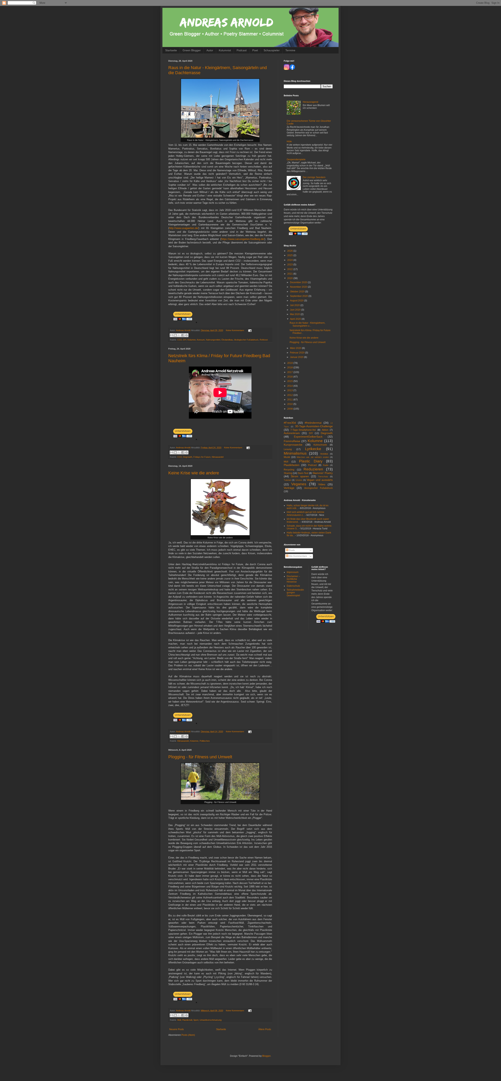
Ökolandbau (227, 340)
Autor (209, 50)
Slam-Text (303, 473)
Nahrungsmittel (213, 340)
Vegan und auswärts (320, 479)
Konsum (201, 340)
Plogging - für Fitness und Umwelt (200, 756)
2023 (290, 264)
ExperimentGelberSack (308, 436)
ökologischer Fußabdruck (246, 340)
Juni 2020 (295, 309)
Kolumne (191, 340)
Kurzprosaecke (293, 444)
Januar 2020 (297, 357)
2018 (290, 367)
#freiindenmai (313, 422)
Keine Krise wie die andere (193, 472)
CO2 (179, 340)
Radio (325, 465)
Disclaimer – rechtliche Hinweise (293, 579)
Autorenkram (292, 433)
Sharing (288, 473)
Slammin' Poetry (323, 473)
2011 (290, 399)
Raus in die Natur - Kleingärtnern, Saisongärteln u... (307, 324)
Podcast (242, 50)
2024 (290, 260)
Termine (290, 50)
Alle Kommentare (297, 556)
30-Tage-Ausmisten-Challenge (314, 426)
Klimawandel (217, 457)
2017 (290, 372)
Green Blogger (192, 50)
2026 (290, 251)
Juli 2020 (295, 305)
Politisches (205, 741)
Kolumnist (225, 50)
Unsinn (299, 480)
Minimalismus (295, 453)
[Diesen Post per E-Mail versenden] (172, 335)
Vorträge (289, 487)
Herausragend (310, 102)
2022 (290, 269)
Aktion (325, 430)
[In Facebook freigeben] (183, 335)
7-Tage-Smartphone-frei (303, 430)
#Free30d (290, 422)
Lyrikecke (313, 449)
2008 (290, 408)
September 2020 (299, 296)
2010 (290, 404)
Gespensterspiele (296, 159)
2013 (290, 390)
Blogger (266, 1056)
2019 (290, 363)
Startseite (171, 50)
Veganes (298, 484)
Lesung (288, 449)
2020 (290, 278)
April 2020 (296, 319)
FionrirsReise (292, 441)
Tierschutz (323, 476)
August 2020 (297, 300)
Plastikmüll (187, 1020)
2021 (290, 273)
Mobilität (324, 454)
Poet (255, 50)
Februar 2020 (297, 352)
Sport (195, 1020)
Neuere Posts (176, 1029)
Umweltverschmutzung (211, 1020)
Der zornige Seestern (314, 177)
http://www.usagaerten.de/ (183, 228)
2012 (290, 395)
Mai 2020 (295, 314)
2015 (290, 381)
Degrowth (187, 457)
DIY (184, 340)
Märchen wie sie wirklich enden (313, 457)
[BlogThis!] (175, 335)
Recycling (289, 469)
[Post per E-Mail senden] (249, 330)
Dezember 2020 (299, 282)
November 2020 (299, 287)
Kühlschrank (320, 444)
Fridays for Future (202, 457)
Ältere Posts (264, 1029)
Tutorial (287, 480)
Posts (291, 550)
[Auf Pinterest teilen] (186, 335)
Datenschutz (293, 586)
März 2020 (296, 348)
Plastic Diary (311, 461)
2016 (290, 376)
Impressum (292, 572)
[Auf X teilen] (179, 335)
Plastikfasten (291, 465)
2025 (290, 255)
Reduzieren (313, 469)
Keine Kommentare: (235, 330)
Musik (287, 457)
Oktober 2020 (297, 291)
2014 (290, 386)
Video (321, 484)
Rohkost (264, 340)
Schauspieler (272, 50)
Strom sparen (300, 476)
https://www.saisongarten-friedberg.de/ (242, 239)
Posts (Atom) (188, 1035)
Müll (179, 1020)
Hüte (289, 141)
